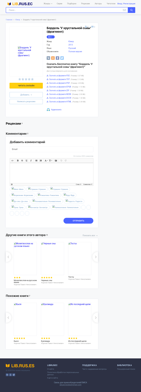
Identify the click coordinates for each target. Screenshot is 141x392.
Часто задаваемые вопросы (94, 369)
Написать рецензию (26, 101)
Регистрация (129, 3)
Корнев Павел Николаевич (25, 285)
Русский (72, 48)
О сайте (50, 369)
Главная (9, 20)
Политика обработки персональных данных (63, 373)
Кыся (16, 341)
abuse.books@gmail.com (70, 385)
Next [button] (95, 257)
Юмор (17, 20)
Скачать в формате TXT (66, 79)
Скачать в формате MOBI (67, 94)
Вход (119, 3)
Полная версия (75, 51)
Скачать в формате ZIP (66, 90)
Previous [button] (8, 257)
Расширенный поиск (126, 369)
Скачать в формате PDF (66, 83)
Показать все (90, 235)
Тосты (71, 277)
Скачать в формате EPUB (67, 87)
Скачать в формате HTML (67, 102)
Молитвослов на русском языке (25, 281)
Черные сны (46, 280)
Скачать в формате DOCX (67, 98)
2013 (70, 45)
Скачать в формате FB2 (66, 75)
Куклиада (45, 341)
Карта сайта (52, 378)
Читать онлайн (26, 86)
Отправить (78, 221)
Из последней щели (77, 341)
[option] (25, 264)
